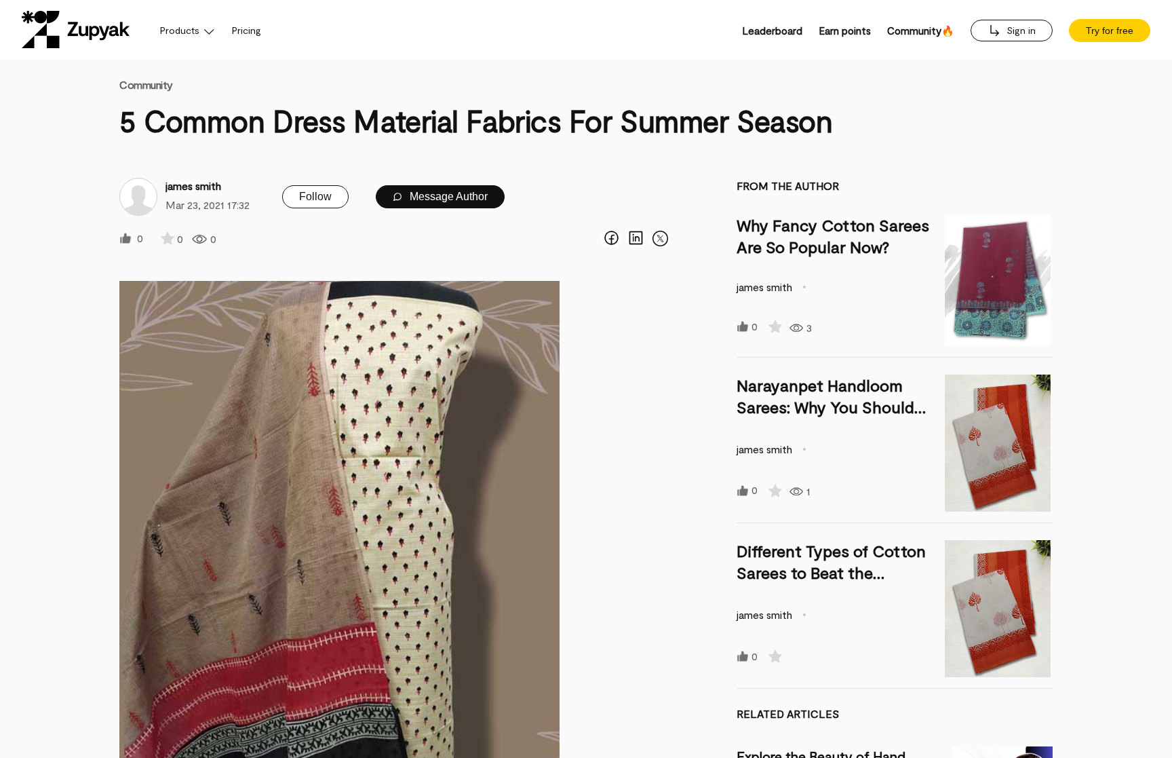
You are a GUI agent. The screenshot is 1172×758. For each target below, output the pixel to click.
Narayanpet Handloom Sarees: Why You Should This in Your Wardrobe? (825, 406)
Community (146, 84)
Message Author (447, 196)
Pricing (246, 30)
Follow (315, 196)
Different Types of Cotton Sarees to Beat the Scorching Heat (831, 572)
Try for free (1109, 30)
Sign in (1020, 30)
